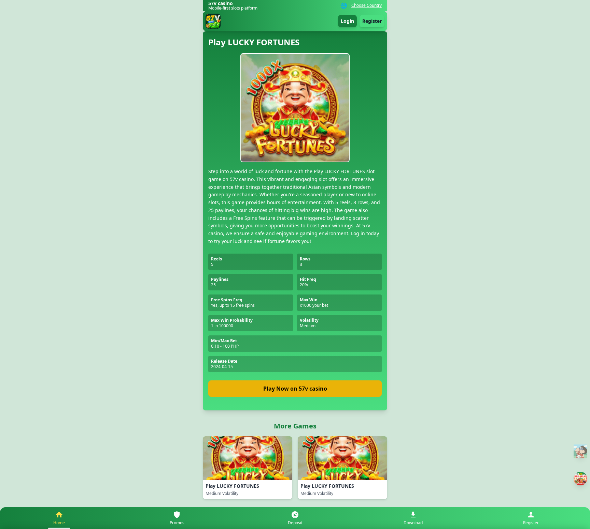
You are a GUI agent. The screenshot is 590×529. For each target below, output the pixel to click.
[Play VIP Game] (580, 478)
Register (372, 21)
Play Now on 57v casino (295, 388)
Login (347, 21)
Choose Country (366, 5)
